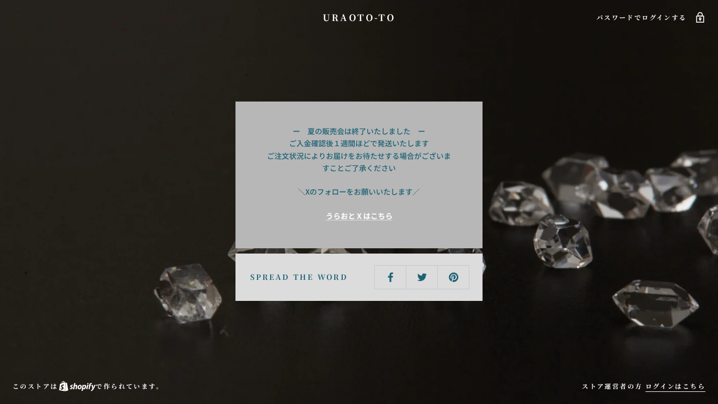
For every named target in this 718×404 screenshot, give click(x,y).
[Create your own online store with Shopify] (77, 385)
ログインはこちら (675, 385)
